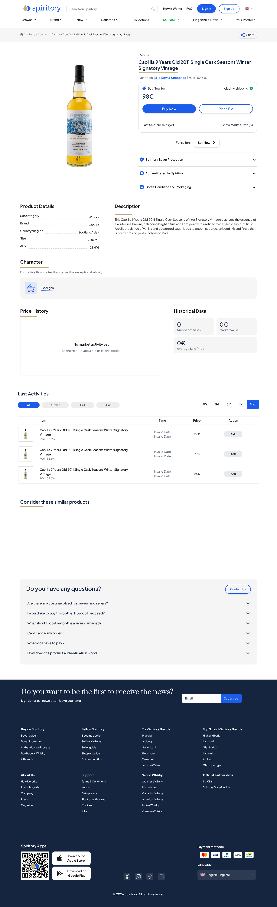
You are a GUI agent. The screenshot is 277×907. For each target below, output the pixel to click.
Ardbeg (147, 741)
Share (250, 35)
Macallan (147, 735)
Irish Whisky (149, 787)
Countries (108, 20)
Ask (108, 405)
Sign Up (229, 9)
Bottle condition (92, 759)
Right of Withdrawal (94, 799)
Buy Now (169, 108)
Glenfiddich (210, 747)
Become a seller (92, 735)
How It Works (172, 9)
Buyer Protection (31, 741)
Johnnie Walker (151, 765)
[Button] (126, 876)
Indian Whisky (150, 805)
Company (27, 793)
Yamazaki (148, 759)
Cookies (87, 805)
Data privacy (89, 793)
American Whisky (153, 799)
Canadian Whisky (153, 793)
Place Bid (226, 108)
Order (55, 405)
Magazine (27, 805)
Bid (82, 405)
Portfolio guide (30, 787)
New (80, 20)
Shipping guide (91, 753)
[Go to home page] (42, 9)
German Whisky (152, 811)
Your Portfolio (245, 20)
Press (24, 799)
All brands (27, 759)
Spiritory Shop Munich (216, 787)
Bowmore (148, 753)
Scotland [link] (43, 34)
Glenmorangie (212, 765)
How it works (29, 781)
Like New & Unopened (170, 78)
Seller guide (89, 747)
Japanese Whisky (153, 781)
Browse (27, 20)
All (29, 405)
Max (253, 404)
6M (229, 404)
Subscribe (231, 698)
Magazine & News (205, 20)
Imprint (86, 787)
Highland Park (211, 735)
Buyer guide (28, 735)
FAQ (189, 9)
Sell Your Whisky (92, 741)
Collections (141, 20)
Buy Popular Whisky (33, 753)
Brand (54, 20)
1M (217, 404)
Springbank (149, 747)
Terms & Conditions (94, 781)
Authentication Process (35, 747)
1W (205, 404)
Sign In (206, 9)
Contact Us (238, 589)
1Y (241, 404)
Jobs (84, 811)
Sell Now (169, 20)
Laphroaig (209, 741)
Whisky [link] (31, 34)
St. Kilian (208, 781)
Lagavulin (208, 753)
